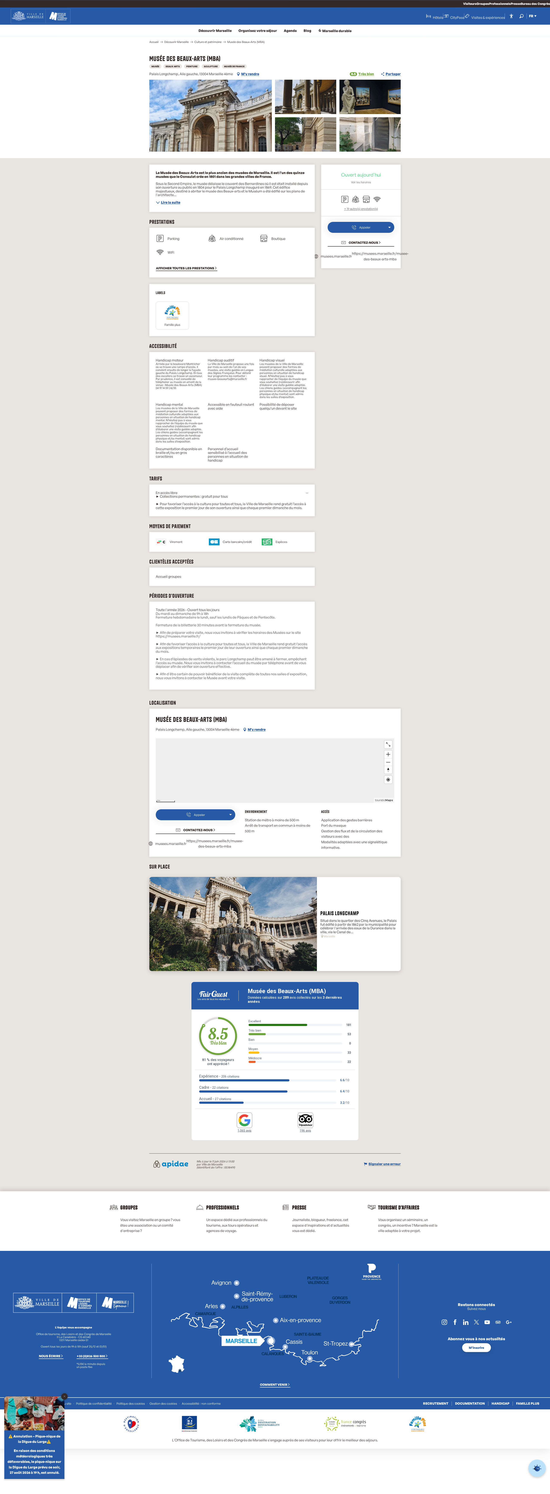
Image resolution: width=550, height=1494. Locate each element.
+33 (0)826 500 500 (91, 1356)
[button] (521, 16)
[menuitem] (40, 16)
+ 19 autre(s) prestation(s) (361, 208)
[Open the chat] (537, 1468)
